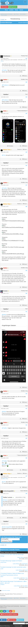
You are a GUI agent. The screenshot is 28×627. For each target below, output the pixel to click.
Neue (6, 9)
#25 (26, 152)
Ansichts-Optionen (23, 22)
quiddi (2, 568)
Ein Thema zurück (7, 537)
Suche (21, 9)
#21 (26, 58)
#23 (26, 97)
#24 (26, 113)
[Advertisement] (14, 39)
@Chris (4, 155)
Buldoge (2, 556)
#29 (26, 270)
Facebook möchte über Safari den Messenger (12, 554)
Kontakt (4, 619)
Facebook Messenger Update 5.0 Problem (11, 560)
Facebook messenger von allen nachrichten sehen (13, 567)
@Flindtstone (5, 85)
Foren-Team (12, 619)
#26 (26, 165)
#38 (26, 493)
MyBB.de (12, 625)
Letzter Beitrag (20, 557)
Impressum (22, 606)
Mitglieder (20, 619)
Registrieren (13, 6)
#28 (26, 206)
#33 (26, 408)
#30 (26, 293)
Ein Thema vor (16, 537)
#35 (26, 438)
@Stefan (4, 314)
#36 (26, 458)
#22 (26, 82)
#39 (26, 524)
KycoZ (26, 570)
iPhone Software (23, 14)
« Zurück (2, 19)
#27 (26, 185)
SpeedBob (25, 585)
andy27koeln (3, 562)
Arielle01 (2, 584)
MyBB (21, 625)
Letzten (11, 9)
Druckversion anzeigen (6, 590)
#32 (26, 393)
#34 (26, 425)
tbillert (2, 576)
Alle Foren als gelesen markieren (9, 614)
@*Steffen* (4, 70)
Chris (2, 61)
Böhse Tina (5, 478)
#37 (26, 476)
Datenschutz (3, 607)
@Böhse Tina (5, 464)
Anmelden (4, 6)
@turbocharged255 (7, 527)
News (16, 9)
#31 (26, 311)
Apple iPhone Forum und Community (6, 14)
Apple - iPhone (16, 14)
